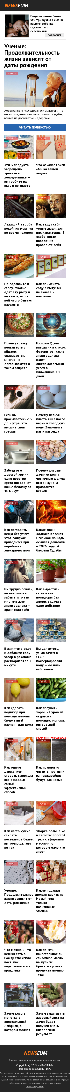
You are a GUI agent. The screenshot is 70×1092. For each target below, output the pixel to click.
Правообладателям (35, 1086)
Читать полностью (35, 127)
